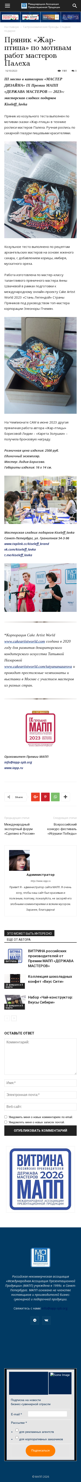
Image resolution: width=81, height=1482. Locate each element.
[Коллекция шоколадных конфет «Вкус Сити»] (15, 981)
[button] (75, 6)
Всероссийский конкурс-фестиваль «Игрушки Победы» (62, 829)
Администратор (41, 874)
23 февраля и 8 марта (14, 985)
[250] (50, 17)
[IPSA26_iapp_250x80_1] (10, 17)
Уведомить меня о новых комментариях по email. (41, 1117)
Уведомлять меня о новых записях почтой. (37, 1122)
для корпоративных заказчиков (41, 1439)
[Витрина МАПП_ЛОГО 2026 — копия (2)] (40, 1179)
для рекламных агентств (36, 1432)
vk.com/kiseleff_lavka (20, 549)
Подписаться (40, 1450)
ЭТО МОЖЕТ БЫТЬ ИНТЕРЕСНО (29, 933)
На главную (11, 27)
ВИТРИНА (11, 961)
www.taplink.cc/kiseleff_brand (26, 543)
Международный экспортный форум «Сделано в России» (19, 829)
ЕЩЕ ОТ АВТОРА (19, 939)
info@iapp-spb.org (54, 1308)
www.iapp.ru (13, 768)
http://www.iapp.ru (41, 880)
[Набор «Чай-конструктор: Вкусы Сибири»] (15, 1002)
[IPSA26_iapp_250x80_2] (30, 17)
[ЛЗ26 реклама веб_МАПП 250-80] (71, 17)
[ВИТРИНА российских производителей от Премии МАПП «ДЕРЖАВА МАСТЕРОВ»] (15, 956)
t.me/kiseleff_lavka (18, 555)
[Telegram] (34, 1320)
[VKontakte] (46, 1320)
